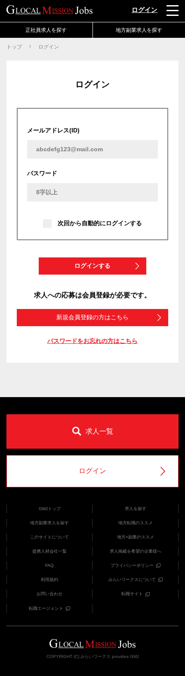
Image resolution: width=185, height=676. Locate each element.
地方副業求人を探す (49, 522)
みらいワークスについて (132, 579)
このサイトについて (49, 537)
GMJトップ (50, 508)
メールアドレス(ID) (53, 130)
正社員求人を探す (46, 30)
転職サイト (132, 593)
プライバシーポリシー (132, 565)
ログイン (144, 9)
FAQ (49, 565)
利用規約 (49, 579)
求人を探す (135, 508)
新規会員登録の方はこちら (92, 317)
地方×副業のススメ (135, 537)
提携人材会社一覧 (49, 551)
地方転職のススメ (135, 522)
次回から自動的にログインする (100, 223)
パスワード (42, 173)
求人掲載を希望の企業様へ (135, 551)
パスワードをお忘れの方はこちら (92, 340)
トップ (14, 47)
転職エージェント (46, 608)
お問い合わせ (49, 593)
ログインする (92, 265)
